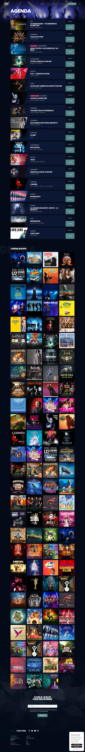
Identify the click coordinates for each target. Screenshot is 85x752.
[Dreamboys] (50, 486)
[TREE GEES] (66, 340)
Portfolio (54, 3)
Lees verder (77, 742)
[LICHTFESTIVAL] (50, 681)
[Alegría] (66, 356)
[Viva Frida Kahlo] (18, 373)
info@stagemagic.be (30, 738)
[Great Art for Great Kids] (66, 583)
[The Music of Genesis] (18, 340)
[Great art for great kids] (34, 648)
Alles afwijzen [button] (76, 746)
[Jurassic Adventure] (50, 616)
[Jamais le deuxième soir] (18, 324)
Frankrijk (73, 3)
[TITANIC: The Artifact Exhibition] (34, 535)
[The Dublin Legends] (34, 502)
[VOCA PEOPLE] (34, 438)
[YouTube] (35, 731)
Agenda (14, 14)
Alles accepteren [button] (77, 744)
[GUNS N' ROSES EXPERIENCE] (66, 421)
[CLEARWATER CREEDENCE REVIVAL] (18, 356)
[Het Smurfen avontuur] (66, 486)
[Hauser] (50, 324)
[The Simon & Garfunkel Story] (18, 259)
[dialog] (76, 741)
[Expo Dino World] (66, 648)
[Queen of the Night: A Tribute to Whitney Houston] (34, 486)
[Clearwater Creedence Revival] (50, 470)
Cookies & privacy (13, 743)
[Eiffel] (50, 259)
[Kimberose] (50, 389)
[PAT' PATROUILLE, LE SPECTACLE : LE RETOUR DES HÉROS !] (34, 259)
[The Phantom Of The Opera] (66, 438)
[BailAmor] (34, 551)
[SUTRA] (50, 373)
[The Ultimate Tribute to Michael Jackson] (34, 519)
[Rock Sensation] (66, 259)
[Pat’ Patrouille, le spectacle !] (18, 535)
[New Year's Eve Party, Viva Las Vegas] (66, 551)
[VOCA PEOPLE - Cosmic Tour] (34, 567)
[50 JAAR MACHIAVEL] (34, 324)
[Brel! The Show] (50, 519)
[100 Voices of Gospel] (66, 616)
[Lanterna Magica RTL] (18, 600)
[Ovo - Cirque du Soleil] (50, 535)
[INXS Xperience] (50, 292)
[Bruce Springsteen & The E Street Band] (34, 389)
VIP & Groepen (62, 3)
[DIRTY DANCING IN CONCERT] (66, 519)
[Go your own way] (66, 324)
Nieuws (27, 743)
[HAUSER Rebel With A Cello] (50, 583)
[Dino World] (18, 389)
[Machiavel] (18, 632)
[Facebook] (32, 731)
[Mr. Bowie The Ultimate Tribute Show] (50, 438)
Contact (27, 744)
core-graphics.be (17, 744)
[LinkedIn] (38, 731)
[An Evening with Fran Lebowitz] (34, 356)
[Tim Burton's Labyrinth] (34, 600)
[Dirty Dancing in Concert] (66, 405)
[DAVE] (50, 275)
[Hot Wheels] (34, 275)
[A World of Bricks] (50, 567)
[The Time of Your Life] (50, 405)
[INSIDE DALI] (18, 665)
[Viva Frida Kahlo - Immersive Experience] (66, 665)
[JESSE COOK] (66, 292)
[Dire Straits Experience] (18, 308)
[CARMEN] (18, 438)
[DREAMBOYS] (50, 600)
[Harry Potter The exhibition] (34, 681)
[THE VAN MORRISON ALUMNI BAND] (18, 405)
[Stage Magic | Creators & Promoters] (6, 3)
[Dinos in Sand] (50, 665)
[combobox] (80, 733)
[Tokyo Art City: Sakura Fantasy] (50, 648)
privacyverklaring (44, 711)
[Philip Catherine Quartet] (18, 519)
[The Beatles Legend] (34, 373)
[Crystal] (66, 632)
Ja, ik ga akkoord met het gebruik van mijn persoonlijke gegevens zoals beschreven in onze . (43, 710)
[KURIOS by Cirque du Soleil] (18, 616)
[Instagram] (29, 731)
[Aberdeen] (18, 454)
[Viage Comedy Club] (66, 567)
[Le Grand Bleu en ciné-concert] (34, 665)
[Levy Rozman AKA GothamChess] (34, 405)
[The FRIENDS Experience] (18, 502)
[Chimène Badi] (66, 275)
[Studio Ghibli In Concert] (50, 340)
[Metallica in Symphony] (50, 356)
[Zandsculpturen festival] (66, 502)
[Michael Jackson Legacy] (34, 308)
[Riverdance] (66, 470)
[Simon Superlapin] (66, 308)
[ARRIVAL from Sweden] (18, 567)
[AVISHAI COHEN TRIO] (50, 421)
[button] (76, 749)
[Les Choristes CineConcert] (18, 486)
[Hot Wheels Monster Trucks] (18, 421)
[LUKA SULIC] (50, 308)
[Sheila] (34, 292)
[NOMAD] (50, 502)
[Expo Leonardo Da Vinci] (18, 681)
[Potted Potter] (18, 292)
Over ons (48, 3)
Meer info (70, 21)
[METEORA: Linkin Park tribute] (66, 373)
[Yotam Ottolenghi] (34, 470)
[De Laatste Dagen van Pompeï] (34, 340)
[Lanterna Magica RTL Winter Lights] (66, 454)
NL (80, 3)
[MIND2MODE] (50, 454)
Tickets (70, 27)
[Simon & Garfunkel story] (66, 535)
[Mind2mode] (18, 275)
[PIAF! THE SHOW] (18, 551)
